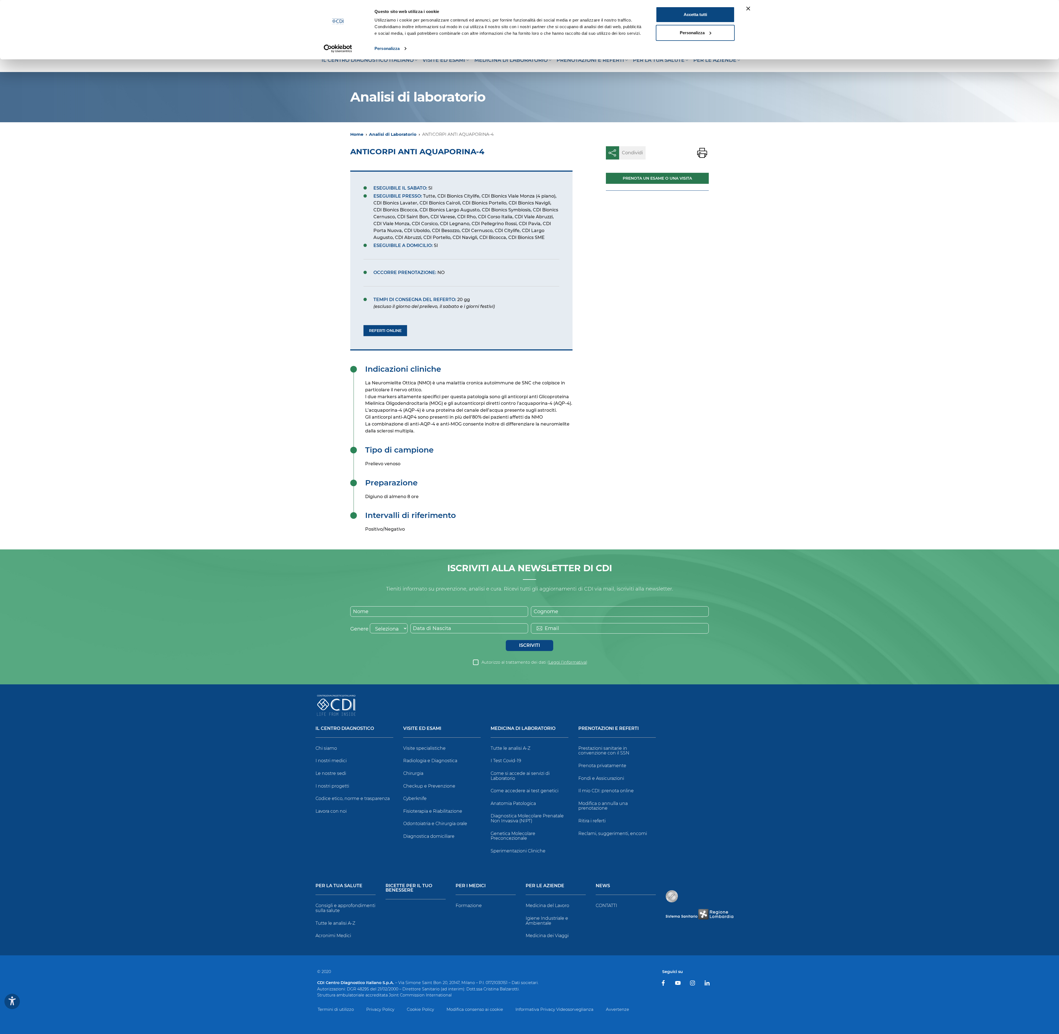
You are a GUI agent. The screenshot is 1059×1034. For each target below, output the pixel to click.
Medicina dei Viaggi (547, 935)
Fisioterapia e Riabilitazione (432, 811)
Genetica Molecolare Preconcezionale (513, 836)
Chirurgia (413, 773)
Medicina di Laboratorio (523, 728)
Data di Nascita (432, 628)
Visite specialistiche (424, 748)
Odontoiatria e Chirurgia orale (435, 823)
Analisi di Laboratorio (392, 134)
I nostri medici (331, 760)
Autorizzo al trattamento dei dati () (534, 662)
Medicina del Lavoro (547, 905)
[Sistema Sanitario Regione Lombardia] (699, 914)
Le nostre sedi (330, 773)
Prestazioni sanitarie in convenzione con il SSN (603, 751)
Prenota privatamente (602, 765)
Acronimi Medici (333, 935)
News (603, 886)
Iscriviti (529, 645)
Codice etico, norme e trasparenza (352, 798)
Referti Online (385, 330)
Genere (359, 629)
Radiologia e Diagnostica (430, 760)
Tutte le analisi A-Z (510, 748)
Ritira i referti (592, 820)
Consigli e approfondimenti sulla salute (345, 908)
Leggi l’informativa (567, 662)
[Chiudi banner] (748, 8)
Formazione (469, 905)
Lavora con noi (331, 811)
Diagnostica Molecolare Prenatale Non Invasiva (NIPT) (527, 818)
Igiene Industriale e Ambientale (547, 921)
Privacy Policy (380, 1009)
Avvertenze (617, 1009)
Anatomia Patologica (513, 803)
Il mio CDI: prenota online (606, 790)
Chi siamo (326, 748)
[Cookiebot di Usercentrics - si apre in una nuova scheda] (338, 48)
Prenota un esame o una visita (657, 178)
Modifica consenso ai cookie (474, 1009)
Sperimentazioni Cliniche (518, 851)
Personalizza (387, 48)
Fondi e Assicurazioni (601, 778)
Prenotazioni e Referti (608, 728)
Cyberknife (415, 798)
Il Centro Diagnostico (344, 728)
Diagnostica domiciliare (428, 836)
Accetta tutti (695, 14)
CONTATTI (606, 905)
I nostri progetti (332, 786)
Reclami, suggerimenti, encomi (612, 833)
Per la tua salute (338, 886)
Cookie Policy (420, 1009)
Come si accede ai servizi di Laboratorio (520, 776)
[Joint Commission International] (672, 896)
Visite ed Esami (422, 728)
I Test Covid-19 (506, 760)
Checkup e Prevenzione (429, 786)
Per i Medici (471, 886)
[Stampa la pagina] (702, 153)
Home (356, 134)
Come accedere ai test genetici (524, 790)
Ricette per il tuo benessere (409, 888)
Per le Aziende (545, 886)
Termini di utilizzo (336, 1009)
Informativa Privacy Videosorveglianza (554, 1009)
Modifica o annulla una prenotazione (603, 806)
